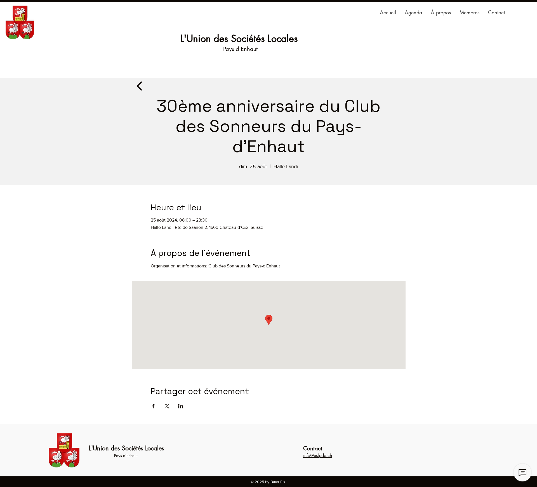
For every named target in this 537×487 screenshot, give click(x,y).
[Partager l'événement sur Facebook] (153, 406)
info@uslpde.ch (317, 455)
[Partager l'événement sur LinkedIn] (180, 406)
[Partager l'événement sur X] (167, 406)
